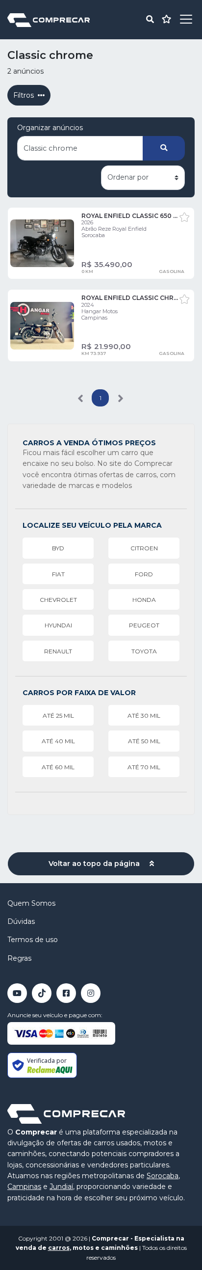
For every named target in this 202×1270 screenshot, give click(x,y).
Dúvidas (21, 921)
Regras (19, 958)
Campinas (24, 1186)
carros (59, 1247)
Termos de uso (32, 939)
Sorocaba (162, 1175)
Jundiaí (61, 1186)
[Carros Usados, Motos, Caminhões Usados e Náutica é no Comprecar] (48, 19)
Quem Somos (31, 903)
